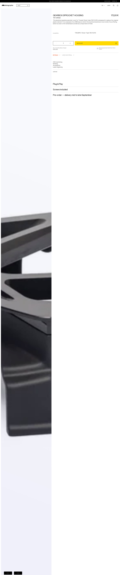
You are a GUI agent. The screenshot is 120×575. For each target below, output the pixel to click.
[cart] (117, 5)
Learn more (55, 49)
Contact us (114, 1)
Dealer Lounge (107, 1)
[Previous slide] (8, 573)
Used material (67, 55)
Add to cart (80, 43)
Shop (19, 5)
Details (55, 55)
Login (108, 5)
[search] (113, 5)
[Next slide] (18, 573)
